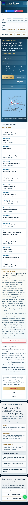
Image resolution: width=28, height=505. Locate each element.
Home (9, 20)
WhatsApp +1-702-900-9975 (14, 499)
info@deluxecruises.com (14, 491)
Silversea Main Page (18, 20)
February (18, 34)
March (24, 34)
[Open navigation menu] (25, 3)
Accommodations (20, 77)
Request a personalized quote (14, 340)
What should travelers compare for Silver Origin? (13, 464)
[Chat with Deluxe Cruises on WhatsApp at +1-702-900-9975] (25, 497)
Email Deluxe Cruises (20, 81)
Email (14, 392)
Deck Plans (7, 82)
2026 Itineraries (11, 29)
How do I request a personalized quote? (12, 470)
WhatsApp (14, 86)
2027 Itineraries (21, 29)
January (11, 34)
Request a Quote (8, 77)
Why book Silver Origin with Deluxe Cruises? (13, 458)
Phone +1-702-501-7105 (14, 495)
